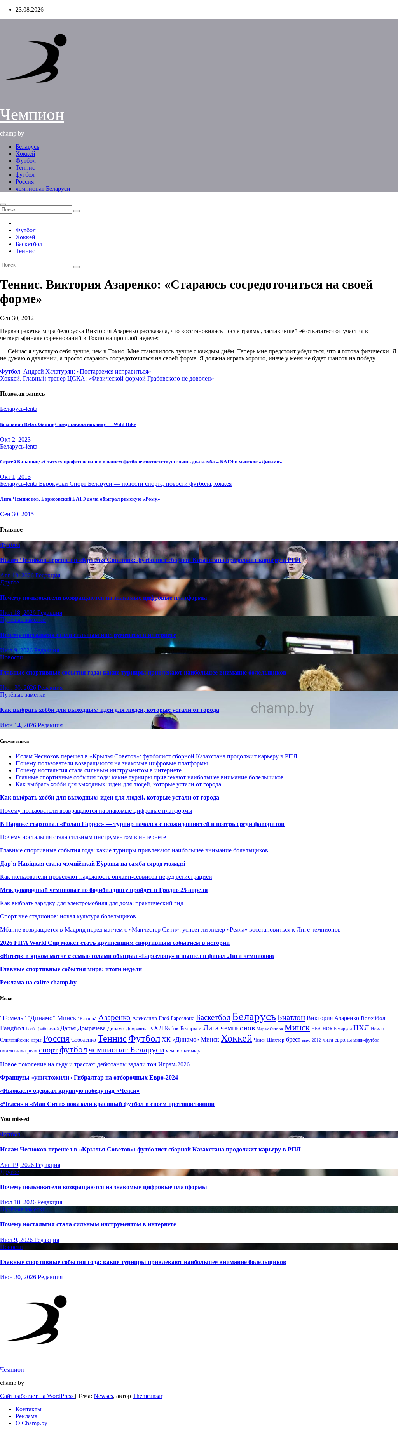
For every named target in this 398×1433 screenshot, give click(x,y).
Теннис (25, 167)
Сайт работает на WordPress (37, 1396)
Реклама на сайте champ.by (38, 982)
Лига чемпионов (229, 1028)
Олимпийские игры (21, 1040)
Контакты (29, 1409)
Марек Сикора (270, 1028)
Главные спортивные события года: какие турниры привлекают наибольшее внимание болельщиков (143, 672)
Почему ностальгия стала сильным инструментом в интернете (88, 634)
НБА (316, 1028)
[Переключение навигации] (3, 204)
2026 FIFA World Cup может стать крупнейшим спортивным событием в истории (115, 942)
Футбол (26, 160)
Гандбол (12, 1028)
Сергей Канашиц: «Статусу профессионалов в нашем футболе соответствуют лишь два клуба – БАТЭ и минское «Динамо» (141, 461)
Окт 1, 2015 (15, 476)
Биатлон (291, 1017)
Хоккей (25, 153)
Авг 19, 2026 (17, 575)
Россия (25, 181)
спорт (48, 1049)
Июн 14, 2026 (19, 725)
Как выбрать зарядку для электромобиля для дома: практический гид (91, 903)
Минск (297, 1027)
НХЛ (361, 1028)
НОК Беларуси (337, 1028)
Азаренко (114, 1017)
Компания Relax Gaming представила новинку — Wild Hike (68, 424)
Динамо (115, 1028)
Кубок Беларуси (183, 1028)
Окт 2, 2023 (15, 439)
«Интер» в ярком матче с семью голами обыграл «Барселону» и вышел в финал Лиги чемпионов (137, 956)
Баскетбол (29, 244)
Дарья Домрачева (83, 1028)
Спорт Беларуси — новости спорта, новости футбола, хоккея (151, 483)
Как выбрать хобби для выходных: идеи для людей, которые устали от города (109, 709)
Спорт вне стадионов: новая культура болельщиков (68, 916)
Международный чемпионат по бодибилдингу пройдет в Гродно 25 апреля (104, 890)
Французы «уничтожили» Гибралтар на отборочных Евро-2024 (89, 1077)
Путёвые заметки (23, 619)
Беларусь (27, 146)
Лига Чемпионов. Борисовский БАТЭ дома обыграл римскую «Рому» (80, 499)
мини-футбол (366, 1040)
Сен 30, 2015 (17, 514)
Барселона (182, 1018)
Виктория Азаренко (333, 1018)
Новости (11, 657)
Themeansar (147, 1396)
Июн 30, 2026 (19, 687)
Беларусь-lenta (18, 408)
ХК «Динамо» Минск (190, 1039)
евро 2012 (311, 1040)
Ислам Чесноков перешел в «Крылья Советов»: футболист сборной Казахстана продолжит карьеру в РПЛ (150, 560)
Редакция (47, 575)
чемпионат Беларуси (43, 188)
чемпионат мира (184, 1051)
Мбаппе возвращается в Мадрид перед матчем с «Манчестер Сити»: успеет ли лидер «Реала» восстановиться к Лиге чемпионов (170, 929)
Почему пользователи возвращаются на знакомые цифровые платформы (103, 597)
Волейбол (373, 1018)
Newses (103, 1396)
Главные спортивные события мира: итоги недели (71, 969)
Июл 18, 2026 (18, 612)
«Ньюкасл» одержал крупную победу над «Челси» (70, 1090)
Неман (377, 1028)
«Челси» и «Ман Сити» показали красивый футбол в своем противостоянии (107, 1104)
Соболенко (83, 1040)
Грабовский (47, 1028)
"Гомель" (13, 1018)
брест (293, 1039)
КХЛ (156, 1028)
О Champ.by (31, 1423)
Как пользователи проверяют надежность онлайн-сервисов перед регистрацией (106, 876)
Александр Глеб (150, 1018)
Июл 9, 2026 (17, 650)
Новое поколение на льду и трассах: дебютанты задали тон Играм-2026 (95, 1064)
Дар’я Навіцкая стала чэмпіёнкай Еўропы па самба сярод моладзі (92, 863)
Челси (259, 1040)
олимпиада (13, 1050)
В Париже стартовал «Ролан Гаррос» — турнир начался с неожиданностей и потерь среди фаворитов (142, 824)
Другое (9, 582)
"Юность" (87, 1018)
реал (32, 1051)
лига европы (337, 1040)
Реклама (26, 1416)
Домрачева (136, 1028)
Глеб (30, 1028)
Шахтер (276, 1040)
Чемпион (32, 114)
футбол (25, 174)
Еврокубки (54, 483)
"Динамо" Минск (52, 1018)
